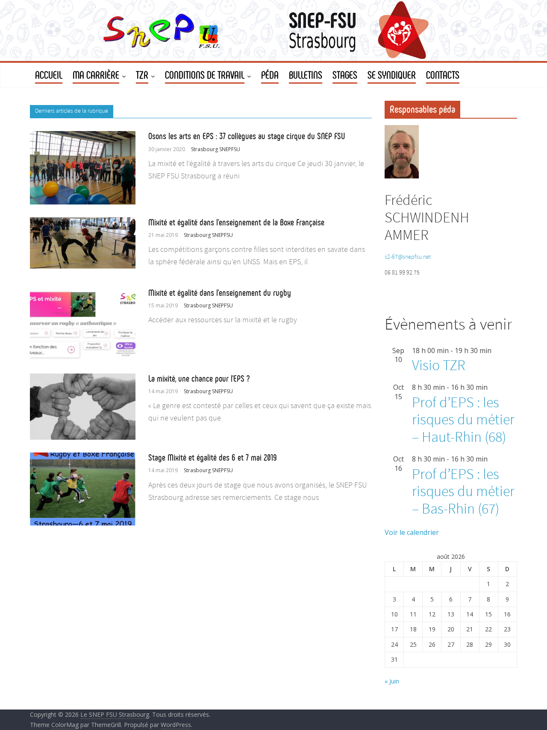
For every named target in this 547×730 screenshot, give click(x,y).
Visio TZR (438, 366)
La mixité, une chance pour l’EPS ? (199, 378)
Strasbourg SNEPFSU (215, 149)
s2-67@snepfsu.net (408, 257)
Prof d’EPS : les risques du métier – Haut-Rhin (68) (463, 421)
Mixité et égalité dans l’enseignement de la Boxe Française (236, 222)
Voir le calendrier (412, 532)
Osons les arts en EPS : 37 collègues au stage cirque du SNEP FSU (246, 136)
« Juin (392, 681)
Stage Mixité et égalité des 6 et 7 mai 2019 (212, 457)
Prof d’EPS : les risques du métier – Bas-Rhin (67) (463, 492)
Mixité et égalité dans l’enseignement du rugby (219, 292)
